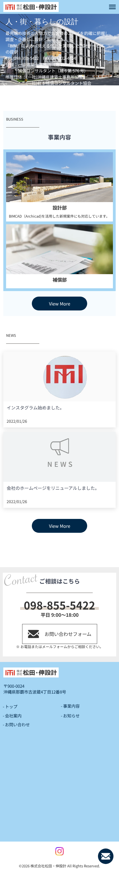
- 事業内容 (70, 706)
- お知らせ (70, 715)
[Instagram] (59, 851)
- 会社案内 (12, 715)
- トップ (10, 706)
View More (59, 303)
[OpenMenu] (112, 7)
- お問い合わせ (16, 724)
